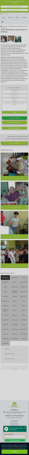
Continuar (14, 451)
